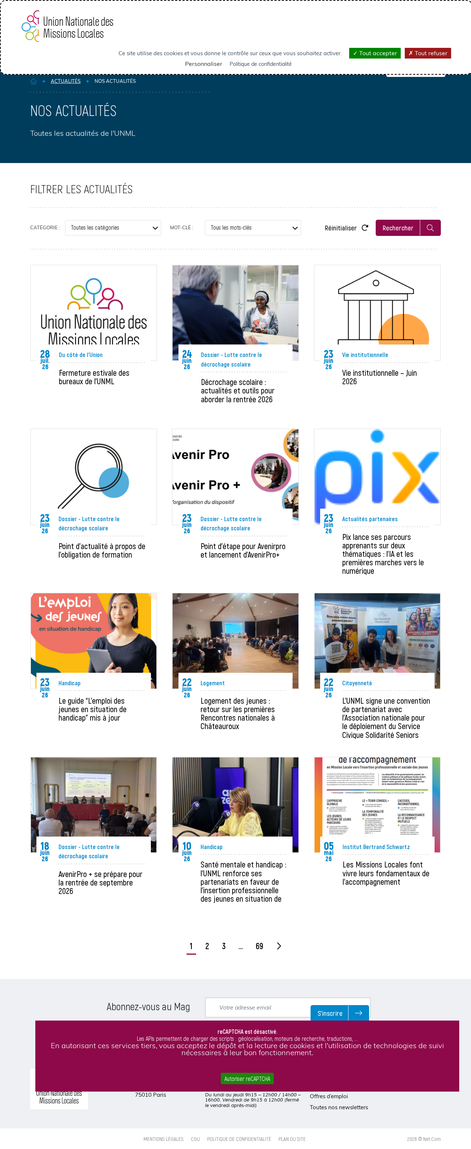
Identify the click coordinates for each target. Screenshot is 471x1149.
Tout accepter (377, 53)
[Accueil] (33, 81)
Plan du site (292, 1138)
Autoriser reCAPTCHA (247, 1078)
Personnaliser (203, 63)
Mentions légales (164, 1138)
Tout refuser (430, 53)
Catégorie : (45, 227)
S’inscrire (330, 1013)
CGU (195, 1138)
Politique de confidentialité (239, 1138)
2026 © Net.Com (424, 1138)
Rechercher (398, 227)
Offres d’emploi (329, 1096)
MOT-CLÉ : (181, 227)
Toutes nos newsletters (339, 1107)
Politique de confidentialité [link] (261, 64)
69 (259, 946)
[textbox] (113, 228)
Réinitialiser (341, 227)
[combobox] (113, 228)
